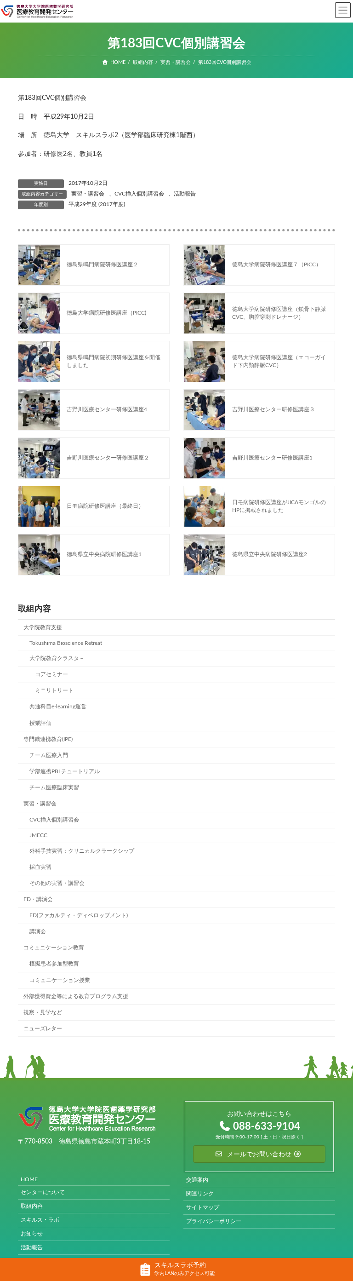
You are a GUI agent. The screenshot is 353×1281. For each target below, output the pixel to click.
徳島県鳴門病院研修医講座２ (102, 264)
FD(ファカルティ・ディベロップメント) (78, 915)
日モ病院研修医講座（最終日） (105, 506)
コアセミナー (51, 674)
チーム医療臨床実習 (54, 787)
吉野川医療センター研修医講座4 (107, 409)
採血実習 (40, 866)
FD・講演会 (38, 899)
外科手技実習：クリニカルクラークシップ (81, 850)
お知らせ (32, 1233)
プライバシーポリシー (213, 1221)
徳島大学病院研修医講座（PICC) (106, 313)
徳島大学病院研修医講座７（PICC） (276, 264)
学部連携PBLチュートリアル (64, 771)
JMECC (38, 835)
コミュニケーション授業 (59, 979)
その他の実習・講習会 (57, 883)
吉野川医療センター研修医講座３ (273, 409)
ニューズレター (42, 1028)
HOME (29, 1179)
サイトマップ (202, 1207)
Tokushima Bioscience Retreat (65, 643)
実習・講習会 (87, 193)
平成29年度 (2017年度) (96, 204)
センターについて (43, 1192)
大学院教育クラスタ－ (57, 658)
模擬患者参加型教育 (54, 963)
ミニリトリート (54, 690)
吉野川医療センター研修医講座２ (108, 457)
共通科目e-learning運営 (57, 706)
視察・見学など (42, 1012)
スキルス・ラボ (40, 1220)
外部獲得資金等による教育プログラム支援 (75, 996)
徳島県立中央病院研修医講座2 (269, 554)
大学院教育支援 (42, 627)
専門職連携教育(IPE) (48, 738)
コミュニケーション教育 (53, 947)
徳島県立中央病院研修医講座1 (104, 554)
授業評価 (40, 722)
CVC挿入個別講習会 (139, 193)
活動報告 (185, 193)
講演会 (37, 931)
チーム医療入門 (48, 755)
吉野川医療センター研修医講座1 (272, 457)
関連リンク (200, 1193)
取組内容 (32, 1206)
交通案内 (197, 1180)
